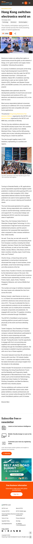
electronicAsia (5, 118)
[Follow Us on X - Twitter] (5, 531)
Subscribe (7, 453)
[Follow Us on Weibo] (11, 531)
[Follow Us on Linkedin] (8, 531)
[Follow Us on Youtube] (17, 531)
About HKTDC (19, 508)
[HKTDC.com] (16, 505)
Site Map (18, 521)
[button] (29, 3)
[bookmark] (30, 537)
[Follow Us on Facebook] (2, 531)
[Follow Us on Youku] (20, 531)
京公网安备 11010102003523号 (21, 524)
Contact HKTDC (6, 511)
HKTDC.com (5, 508)
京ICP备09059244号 (7, 523)
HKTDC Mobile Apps (21, 511)
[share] (30, 533)
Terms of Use (5, 518)
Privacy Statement (20, 518)
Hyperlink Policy (6, 521)
